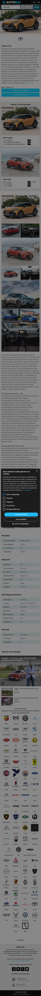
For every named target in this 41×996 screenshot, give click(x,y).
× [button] (37, 471)
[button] (20, 524)
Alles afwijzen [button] (21, 519)
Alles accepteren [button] (21, 514)
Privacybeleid (27, 490)
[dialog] (20, 498)
